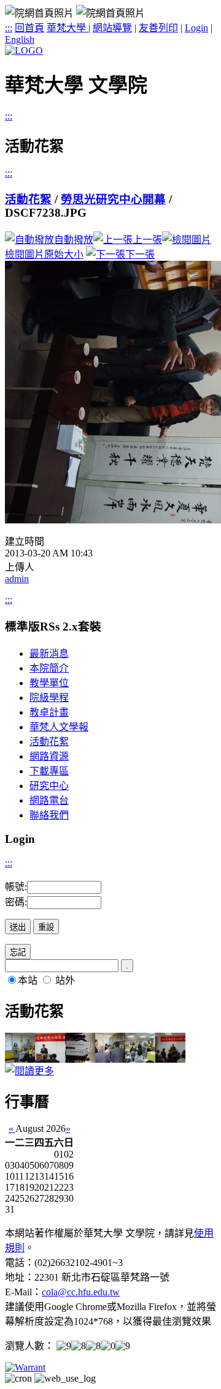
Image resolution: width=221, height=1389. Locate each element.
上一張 (147, 239)
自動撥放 (73, 239)
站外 (65, 980)
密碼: (16, 902)
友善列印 (158, 28)
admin (17, 579)
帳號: (16, 887)
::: (8, 28)
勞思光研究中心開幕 (113, 199)
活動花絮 (28, 199)
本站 (27, 980)
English (19, 39)
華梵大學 (67, 28)
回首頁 (29, 28)
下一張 (140, 254)
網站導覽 (112, 28)
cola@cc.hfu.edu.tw (81, 1292)
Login (196, 28)
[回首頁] (24, 50)
